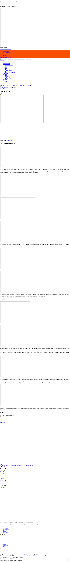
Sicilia (12, 140)
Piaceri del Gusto (6, 64)
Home (4, 62)
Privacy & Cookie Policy (7, 550)
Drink (6, 69)
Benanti (2, 487)
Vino (6, 67)
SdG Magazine (6, 51)
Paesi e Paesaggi (6, 63)
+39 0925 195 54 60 (3, 419)
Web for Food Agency (28, 554)
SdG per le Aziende (7, 52)
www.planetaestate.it (4, 423)
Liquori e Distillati (8, 70)
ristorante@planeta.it (4, 420)
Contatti (4, 53)
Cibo (6, 66)
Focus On (5, 74)
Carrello (4, 546)
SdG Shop (5, 79)
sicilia (1, 464)
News (6, 75)
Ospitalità (7, 76)
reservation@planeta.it (4, 422)
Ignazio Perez (16, 554)
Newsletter (5, 55)
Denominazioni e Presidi (10, 72)
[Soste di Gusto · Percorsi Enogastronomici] (15, 59)
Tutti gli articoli (6, 87)
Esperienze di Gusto (9, 65)
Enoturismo (7, 77)
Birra (6, 68)
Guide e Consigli (8, 78)
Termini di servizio (42, 555)
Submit (12, 558)
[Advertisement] (35, 131)
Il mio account (5, 545)
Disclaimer (4, 552)
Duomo (2, 483)
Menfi (9, 140)
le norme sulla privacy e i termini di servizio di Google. (28, 555)
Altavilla (2, 478)
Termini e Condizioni (6, 551)
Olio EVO (6, 71)
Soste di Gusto (6, 73)
